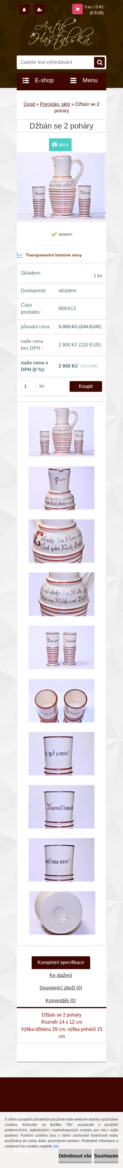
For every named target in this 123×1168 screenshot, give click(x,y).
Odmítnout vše (75, 1155)
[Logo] (62, 33)
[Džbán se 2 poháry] (61, 435)
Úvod (29, 104)
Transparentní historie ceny (54, 255)
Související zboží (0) (60, 987)
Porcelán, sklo (55, 104)
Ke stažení (61, 975)
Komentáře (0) (61, 1000)
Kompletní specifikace (61, 962)
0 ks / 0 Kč (94, 7)
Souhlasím (106, 1155)
